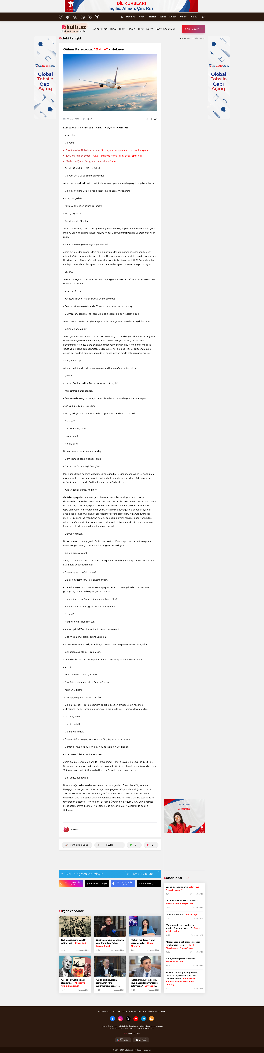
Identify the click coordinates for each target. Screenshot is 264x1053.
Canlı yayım (192, 28)
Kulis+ (183, 16)
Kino (113, 28)
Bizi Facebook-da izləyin (124, 883)
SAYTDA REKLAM (137, 1012)
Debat (172, 16)
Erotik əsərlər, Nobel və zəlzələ (107, 150)
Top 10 (193, 16)
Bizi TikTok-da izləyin (98, 884)
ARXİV (124, 1012)
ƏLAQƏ (116, 1012)
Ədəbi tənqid (99, 28)
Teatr (122, 28)
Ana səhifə (184, 38)
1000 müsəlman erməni (104, 155)
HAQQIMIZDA (104, 1012)
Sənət (163, 16)
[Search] (203, 17)
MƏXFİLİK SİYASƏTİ (157, 1012)
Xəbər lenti (173, 878)
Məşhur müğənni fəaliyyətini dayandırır (91, 161)
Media (131, 28)
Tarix (141, 28)
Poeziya (130, 16)
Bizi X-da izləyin (147, 884)
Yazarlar (151, 16)
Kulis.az (75, 830)
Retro (149, 28)
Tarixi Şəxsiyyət (165, 28)
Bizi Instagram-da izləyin (72, 883)
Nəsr (141, 16)
